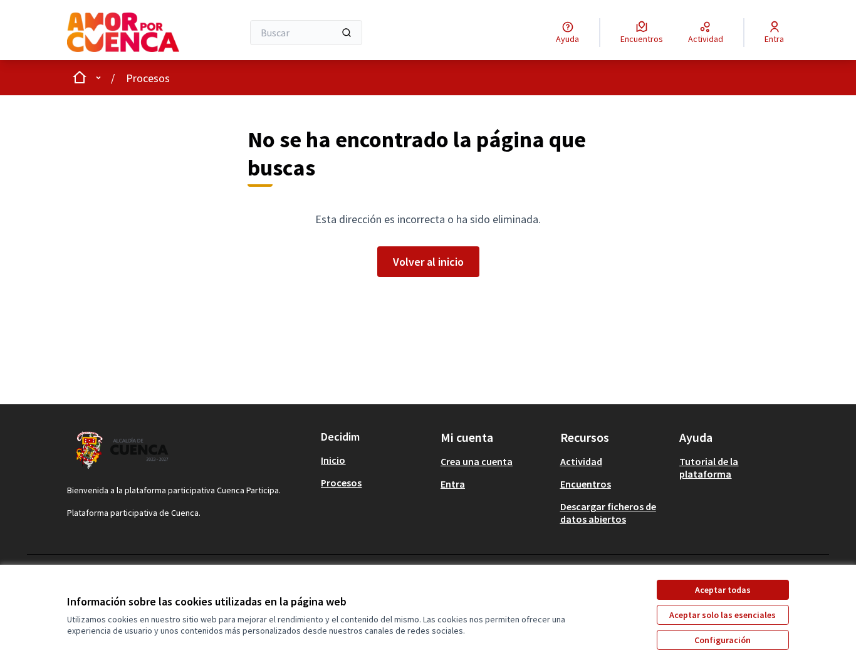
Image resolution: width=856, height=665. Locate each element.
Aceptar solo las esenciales (722, 614)
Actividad (581, 461)
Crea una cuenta (477, 461)
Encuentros (585, 484)
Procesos (148, 78)
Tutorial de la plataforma (708, 467)
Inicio (333, 460)
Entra (453, 484)
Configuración (722, 640)
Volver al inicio (428, 261)
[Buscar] (347, 33)
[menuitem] (376, 460)
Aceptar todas (723, 589)
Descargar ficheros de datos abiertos (608, 512)
